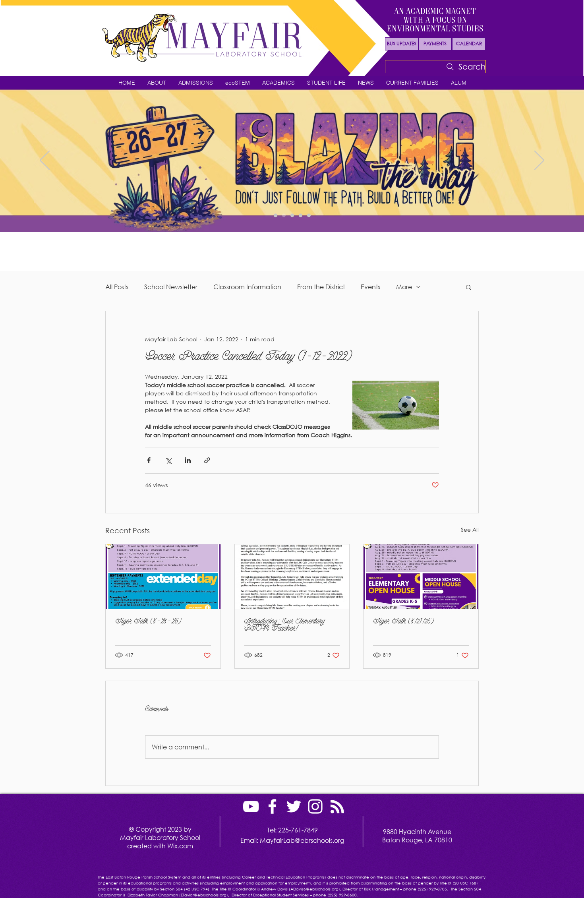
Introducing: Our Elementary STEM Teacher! (284, 625)
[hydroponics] (300, 215)
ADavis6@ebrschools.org (314, 889)
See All (470, 529)
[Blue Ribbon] (309, 215)
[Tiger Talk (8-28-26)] (163, 576)
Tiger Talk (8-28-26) (148, 621)
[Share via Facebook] (149, 460)
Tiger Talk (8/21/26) (403, 621)
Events (370, 287)
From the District (321, 287)
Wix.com (180, 846)
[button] (156, 82)
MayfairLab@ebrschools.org (302, 840)
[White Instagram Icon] (315, 806)
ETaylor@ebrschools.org (203, 895)
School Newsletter (170, 287)
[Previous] (45, 161)
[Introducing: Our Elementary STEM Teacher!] (292, 576)
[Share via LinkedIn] (187, 460)
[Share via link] (207, 460)
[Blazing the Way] (284, 215)
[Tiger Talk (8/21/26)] (421, 576)
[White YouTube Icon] (251, 806)
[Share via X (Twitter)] (168, 460)
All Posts (116, 287)
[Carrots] (292, 215)
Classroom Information (247, 287)
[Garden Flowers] (275, 215)
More (404, 287)
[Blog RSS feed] (337, 807)
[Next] (539, 161)
